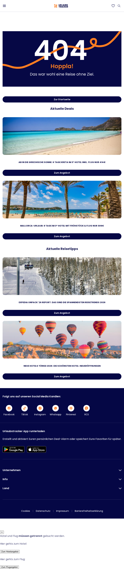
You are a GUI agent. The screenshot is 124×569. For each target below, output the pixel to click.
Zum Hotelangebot (9, 551)
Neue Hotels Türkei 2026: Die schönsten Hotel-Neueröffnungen (62, 365)
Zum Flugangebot (9, 567)
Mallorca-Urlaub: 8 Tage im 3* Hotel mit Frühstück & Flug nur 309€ (62, 225)
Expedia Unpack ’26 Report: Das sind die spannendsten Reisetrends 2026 (62, 302)
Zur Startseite (62, 99)
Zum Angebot (62, 172)
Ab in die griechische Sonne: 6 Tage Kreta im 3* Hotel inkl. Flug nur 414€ (62, 162)
